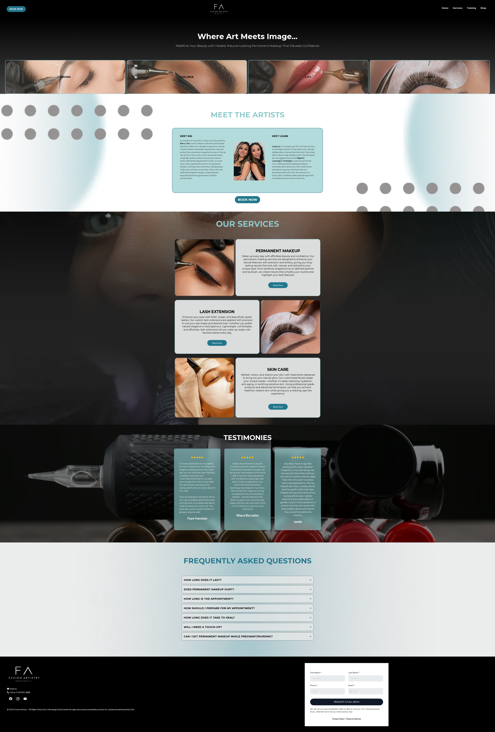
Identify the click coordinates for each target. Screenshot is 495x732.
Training (471, 8)
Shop (483, 8)
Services (457, 8)
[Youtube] (25, 698)
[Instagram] (18, 698)
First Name (315, 673)
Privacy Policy (338, 719)
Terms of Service (353, 719)
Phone (313, 685)
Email (351, 685)
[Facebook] (10, 698)
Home (445, 8)
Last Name (354, 673)
